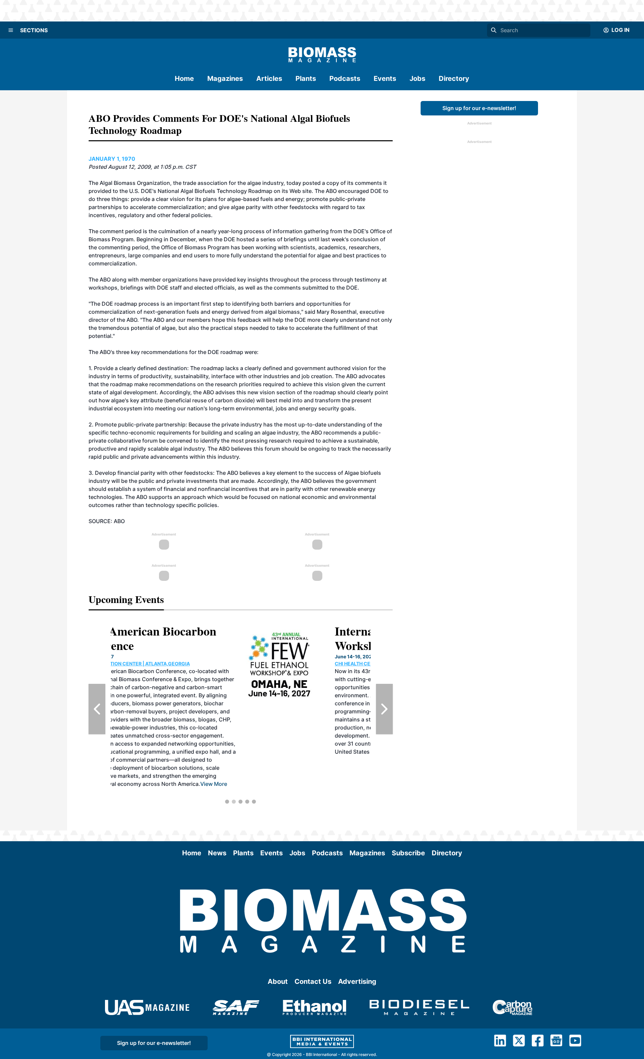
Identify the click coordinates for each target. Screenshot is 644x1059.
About (278, 981)
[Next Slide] (384, 709)
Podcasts (344, 78)
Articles (269, 78)
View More (290, 751)
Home (184, 78)
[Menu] (10, 30)
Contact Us (312, 981)
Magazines (225, 78)
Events (385, 78)
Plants (306, 78)
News (217, 853)
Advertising (357, 981)
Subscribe (408, 853)
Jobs (417, 78)
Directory (454, 78)
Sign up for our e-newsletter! (479, 108)
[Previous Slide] (97, 709)
